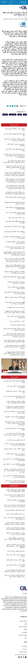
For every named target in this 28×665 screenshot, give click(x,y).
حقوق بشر (24, 632)
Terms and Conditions (21, 654)
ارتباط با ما (24, 646)
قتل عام (5, 114)
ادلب (25, 114)
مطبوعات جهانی (23, 626)
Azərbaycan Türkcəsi (23, 2)
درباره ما (25, 649)
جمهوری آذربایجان (22, 635)
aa (20, 24)
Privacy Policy (23, 652)
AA (23, 24)
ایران (26, 637)
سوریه (19, 114)
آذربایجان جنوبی (23, 621)
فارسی (11, 2)
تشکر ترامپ (13, 114)
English (3, 2)
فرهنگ (25, 629)
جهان (25, 623)
